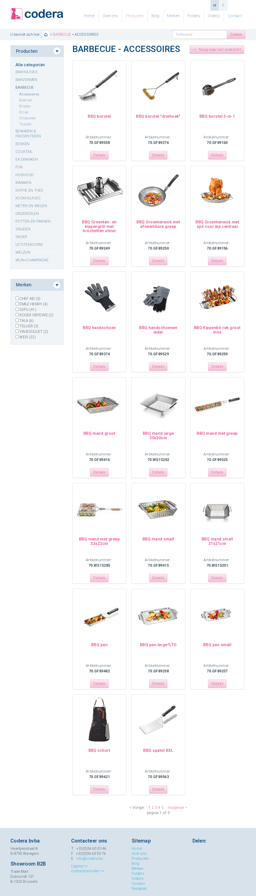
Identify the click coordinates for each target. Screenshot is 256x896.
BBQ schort (99, 750)
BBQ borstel (99, 116)
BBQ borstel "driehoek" (158, 116)
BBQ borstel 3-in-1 (217, 116)
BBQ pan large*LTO (158, 644)
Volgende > (177, 807)
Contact (235, 15)
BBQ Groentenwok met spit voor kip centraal (217, 224)
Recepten (139, 889)
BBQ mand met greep (217, 433)
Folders (194, 15)
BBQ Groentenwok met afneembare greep (158, 224)
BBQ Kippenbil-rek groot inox (217, 330)
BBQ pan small (217, 644)
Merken (173, 15)
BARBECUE (62, 34)
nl (214, 5)
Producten (135, 15)
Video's (214, 15)
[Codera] (37, 14)
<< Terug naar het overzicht (217, 49)
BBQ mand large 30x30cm (158, 435)
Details (99, 155)
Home (89, 15)
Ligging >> (79, 866)
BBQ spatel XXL (158, 750)
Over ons (110, 15)
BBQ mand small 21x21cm (217, 541)
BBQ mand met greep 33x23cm (99, 541)
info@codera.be (89, 859)
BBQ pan (99, 644)
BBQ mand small (158, 539)
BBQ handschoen (99, 327)
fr (223, 5)
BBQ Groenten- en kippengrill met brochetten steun (99, 226)
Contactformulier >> (87, 871)
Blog (155, 15)
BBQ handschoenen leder (158, 330)
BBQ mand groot (100, 433)
